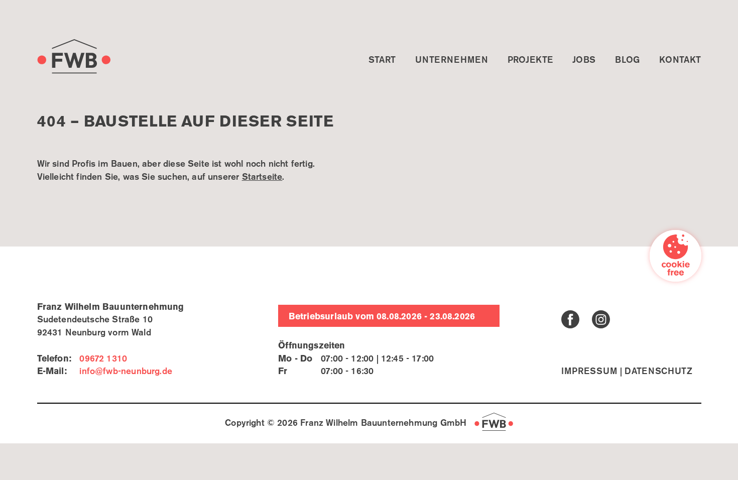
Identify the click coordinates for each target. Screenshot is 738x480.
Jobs (583, 60)
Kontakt (680, 60)
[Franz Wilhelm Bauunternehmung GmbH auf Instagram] (601, 319)
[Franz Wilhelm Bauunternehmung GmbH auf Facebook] (570, 319)
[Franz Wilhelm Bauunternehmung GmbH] (74, 56)
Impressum (589, 372)
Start (382, 60)
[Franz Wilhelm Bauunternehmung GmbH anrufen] (103, 359)
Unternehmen (451, 60)
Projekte (530, 60)
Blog (627, 60)
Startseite (262, 177)
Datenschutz (658, 372)
